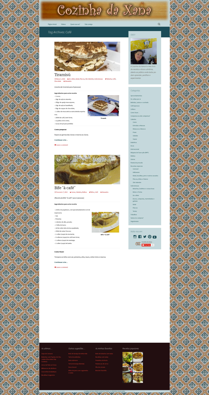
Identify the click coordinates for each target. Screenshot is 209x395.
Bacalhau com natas (101, 357)
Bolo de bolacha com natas (104, 354)
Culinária (78, 192)
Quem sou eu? (75, 24)
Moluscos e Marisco (139, 129)
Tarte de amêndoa (74, 357)
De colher (72, 79)
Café (114, 79)
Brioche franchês (101, 370)
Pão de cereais (100, 367)
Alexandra (68, 81)
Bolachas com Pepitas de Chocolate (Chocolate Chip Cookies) (51, 359)
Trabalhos (134, 215)
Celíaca (133, 109)
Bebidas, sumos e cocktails (139, 102)
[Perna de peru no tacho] (127, 378)
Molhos (84, 192)
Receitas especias (137, 166)
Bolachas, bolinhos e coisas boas (143, 189)
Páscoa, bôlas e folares (140, 179)
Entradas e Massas (139, 126)
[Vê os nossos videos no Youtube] (154, 236)
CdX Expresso (135, 106)
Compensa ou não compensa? (140, 116)
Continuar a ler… (61, 140)
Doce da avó (72, 367)
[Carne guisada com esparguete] (138, 357)
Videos (63, 24)
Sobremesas (98, 79)
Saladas (135, 136)
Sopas (135, 139)
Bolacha (109, 79)
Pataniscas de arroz (101, 364)
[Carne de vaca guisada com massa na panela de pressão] (138, 367)
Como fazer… (135, 113)
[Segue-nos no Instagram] (135, 236)
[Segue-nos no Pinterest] (149, 236)
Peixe (134, 132)
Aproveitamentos (136, 96)
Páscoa (82, 79)
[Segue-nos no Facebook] (140, 236)
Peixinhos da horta (101, 360)
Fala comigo (89, 24)
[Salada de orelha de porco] (138, 378)
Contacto (102, 391)
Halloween (136, 172)
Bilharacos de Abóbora (48, 368)
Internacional (135, 149)
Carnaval (135, 169)
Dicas (132, 146)
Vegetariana (134, 221)
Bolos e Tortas (137, 192)
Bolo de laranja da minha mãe (77, 354)
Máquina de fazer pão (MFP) (140, 153)
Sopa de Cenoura (47, 354)
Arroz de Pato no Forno (48, 365)
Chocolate (57, 81)
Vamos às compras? (137, 218)
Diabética (134, 142)
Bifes (92, 192)
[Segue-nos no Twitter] (144, 236)
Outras (133, 159)
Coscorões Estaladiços (48, 372)
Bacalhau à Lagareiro (48, 375)
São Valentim (89, 79)
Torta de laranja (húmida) (76, 364)
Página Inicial (52, 24)
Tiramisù (62, 74)
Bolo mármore (73, 360)
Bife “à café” (64, 187)
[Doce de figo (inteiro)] (127, 357)
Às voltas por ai (136, 99)
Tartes (135, 211)
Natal (77, 79)
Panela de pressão (137, 163)
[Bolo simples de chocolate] (127, 367)
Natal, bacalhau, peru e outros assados (145, 176)
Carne (73, 192)
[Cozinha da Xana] (104, 11)
